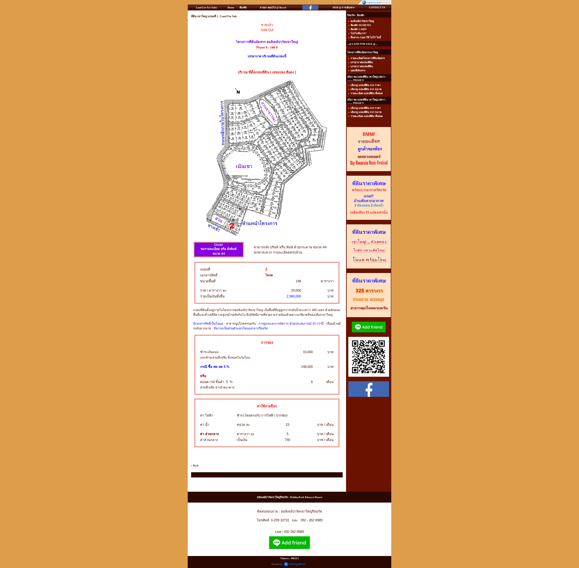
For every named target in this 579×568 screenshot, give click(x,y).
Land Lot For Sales (206, 7)
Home (231, 7)
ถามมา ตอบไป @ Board (273, 7)
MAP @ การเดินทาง (343, 7)
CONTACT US (377, 7)
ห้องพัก (243, 7)
